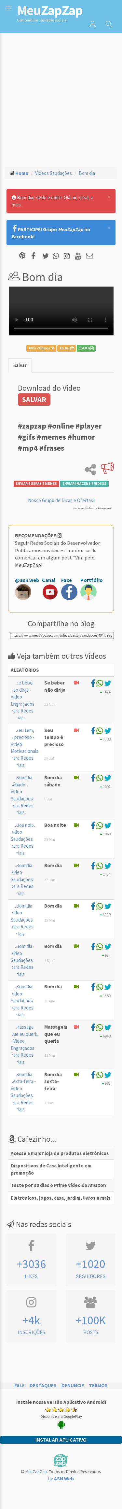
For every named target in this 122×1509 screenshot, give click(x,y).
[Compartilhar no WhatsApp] (57, 256)
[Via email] (89, 256)
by (61, 1478)
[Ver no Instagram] (68, 256)
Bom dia (87, 173)
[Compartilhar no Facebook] (35, 256)
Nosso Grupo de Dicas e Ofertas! (61, 500)
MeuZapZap (36, 1471)
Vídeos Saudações (53, 173)
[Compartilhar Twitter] (47, 256)
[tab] (20, 365)
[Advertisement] (61, 97)
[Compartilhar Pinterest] (22, 256)
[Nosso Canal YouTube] (79, 256)
